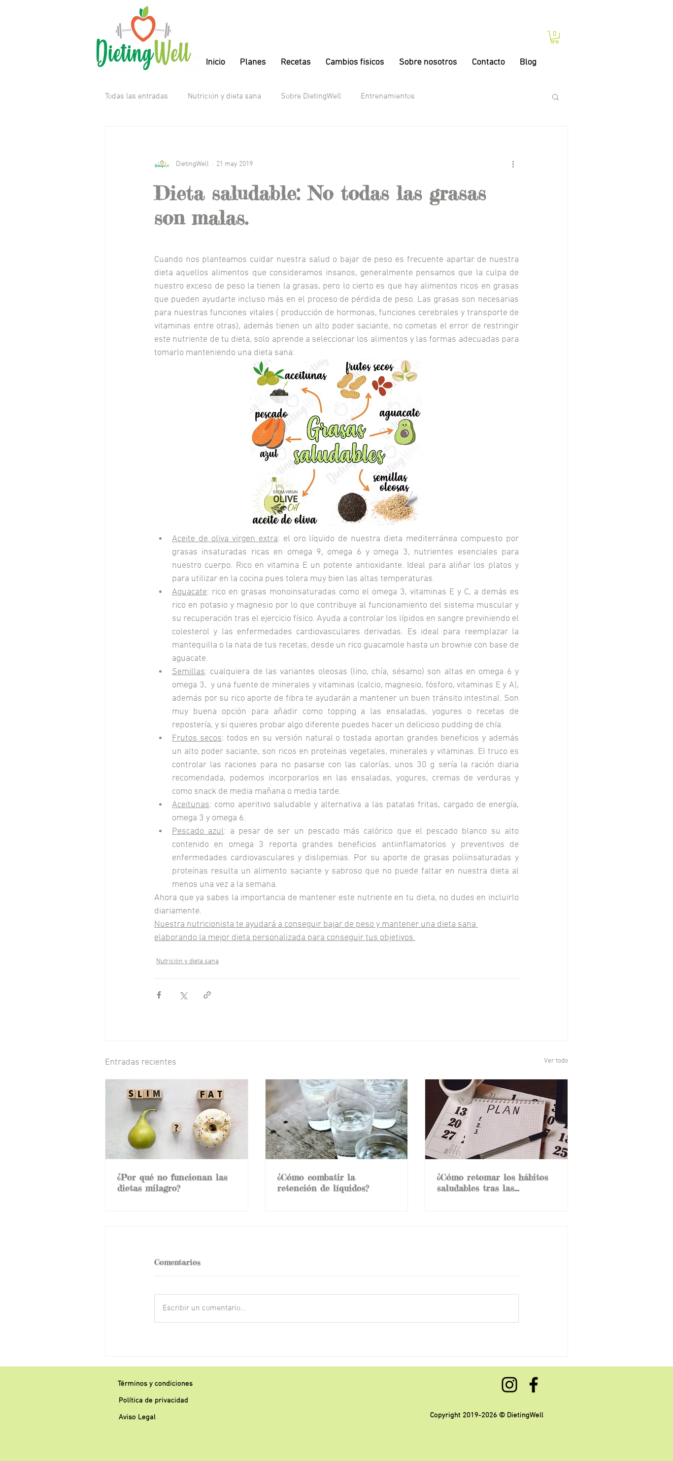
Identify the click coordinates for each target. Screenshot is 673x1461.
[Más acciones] (513, 164)
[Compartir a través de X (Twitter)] (183, 995)
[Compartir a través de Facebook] (159, 995)
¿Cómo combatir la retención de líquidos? (323, 1182)
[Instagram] (509, 1384)
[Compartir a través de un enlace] (207, 995)
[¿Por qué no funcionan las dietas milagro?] (176, 1119)
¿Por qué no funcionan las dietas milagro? (172, 1182)
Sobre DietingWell (311, 96)
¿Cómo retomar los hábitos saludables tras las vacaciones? (492, 1182)
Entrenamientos (388, 96)
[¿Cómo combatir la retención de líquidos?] (337, 1119)
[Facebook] (533, 1384)
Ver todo (556, 1061)
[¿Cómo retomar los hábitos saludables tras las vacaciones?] (496, 1119)
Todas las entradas (136, 96)
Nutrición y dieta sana (224, 96)
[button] (554, 37)
